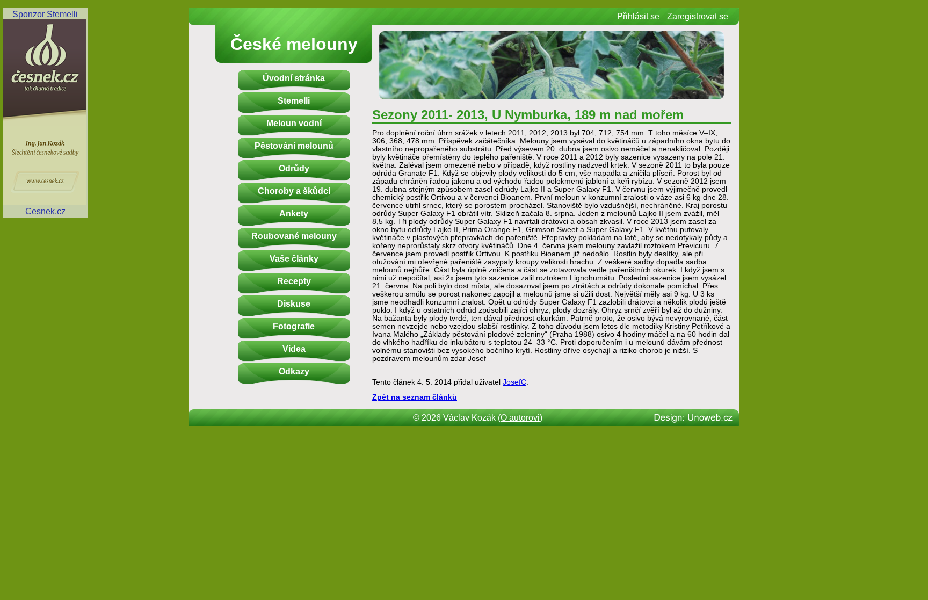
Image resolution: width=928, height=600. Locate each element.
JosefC (514, 382)
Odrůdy (294, 168)
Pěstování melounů (294, 145)
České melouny (294, 44)
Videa (294, 348)
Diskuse (293, 303)
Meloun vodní (294, 123)
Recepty (294, 281)
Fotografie (294, 326)
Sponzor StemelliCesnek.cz (45, 113)
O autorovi (520, 417)
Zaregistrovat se (697, 16)
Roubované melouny (294, 236)
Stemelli (294, 100)
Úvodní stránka (294, 78)
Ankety (293, 213)
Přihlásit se (638, 16)
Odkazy (294, 371)
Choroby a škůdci (294, 191)
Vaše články (294, 258)
